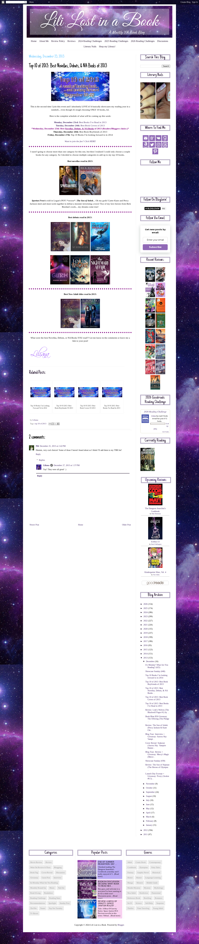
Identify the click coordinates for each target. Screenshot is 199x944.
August (149, 796)
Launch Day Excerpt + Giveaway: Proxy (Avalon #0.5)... (157, 776)
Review (49, 862)
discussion (60, 872)
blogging (58, 867)
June (148, 804)
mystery (147, 888)
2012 (145, 830)
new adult (131, 893)
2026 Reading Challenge (155, 411)
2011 (145, 834)
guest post (46, 878)
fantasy (130, 872)
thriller (130, 908)
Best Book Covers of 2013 (80, 125)
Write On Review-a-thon (40, 867)
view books (165, 432)
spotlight (52, 903)
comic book (141, 862)
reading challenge (38, 898)
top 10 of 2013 (40, 424)
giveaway (34, 878)
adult (129, 862)
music (52, 888)
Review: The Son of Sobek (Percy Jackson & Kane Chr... (156, 727)
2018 (145, 637)
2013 (145, 658)
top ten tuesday (55, 908)
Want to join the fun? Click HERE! (80, 141)
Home (34, 41)
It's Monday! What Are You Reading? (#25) (156, 666)
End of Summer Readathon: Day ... (107, 863)
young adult (158, 908)
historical (156, 872)
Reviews (71, 41)
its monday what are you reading (44, 883)
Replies (42, 460)
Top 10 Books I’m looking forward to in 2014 (156, 676)
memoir (140, 883)
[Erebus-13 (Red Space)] (155, 539)
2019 (145, 633)
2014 (145, 654)
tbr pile (33, 908)
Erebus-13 (155, 542)
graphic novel (143, 872)
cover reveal (47, 872)
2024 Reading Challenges (90, 41)
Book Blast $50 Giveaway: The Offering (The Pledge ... (157, 719)
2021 (145, 625)
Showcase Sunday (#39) (155, 761)
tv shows (34, 913)
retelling (147, 898)
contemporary (155, 862)
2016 (145, 645)
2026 (145, 604)
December (150, 661)
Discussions (162, 41)
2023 (145, 616)
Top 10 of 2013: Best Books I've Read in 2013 (157, 704)
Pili (37, 446)
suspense (160, 903)
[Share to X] (55, 423)
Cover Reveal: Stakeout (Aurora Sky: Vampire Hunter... (155, 745)
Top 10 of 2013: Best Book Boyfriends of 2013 (156, 683)
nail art (61, 888)
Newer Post (34, 525)
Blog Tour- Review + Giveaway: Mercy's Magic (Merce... (157, 754)
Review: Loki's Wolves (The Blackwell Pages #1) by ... (157, 711)
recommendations (37, 903)
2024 (145, 612)
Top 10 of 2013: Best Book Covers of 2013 (156, 698)
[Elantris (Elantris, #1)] (147, 470)
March (149, 817)
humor (139, 878)
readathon (48, 893)
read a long (35, 893)
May (148, 808)
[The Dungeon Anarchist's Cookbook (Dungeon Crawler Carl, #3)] (155, 505)
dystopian (144, 867)
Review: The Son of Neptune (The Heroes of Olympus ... (157, 767)
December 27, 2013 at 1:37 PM (67, 465)
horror (130, 878)
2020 (145, 629)
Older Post (126, 525)
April (148, 813)
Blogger (121, 925)
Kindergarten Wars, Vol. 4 (155, 572)
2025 (145, 608)
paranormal (156, 893)
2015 (145, 650)
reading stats (54, 898)
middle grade (152, 883)
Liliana (46, 465)
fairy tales (155, 867)
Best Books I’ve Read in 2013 (80, 122)
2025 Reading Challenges (116, 41)
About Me (44, 41)
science (139, 903)
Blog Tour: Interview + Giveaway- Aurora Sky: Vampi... (156, 736)
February (150, 821)
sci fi (129, 903)
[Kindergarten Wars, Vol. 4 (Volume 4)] (155, 567)
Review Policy (58, 41)
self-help (149, 903)
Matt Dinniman (156, 513)
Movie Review (36, 862)
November (150, 784)
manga (130, 883)
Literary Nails (90, 46)
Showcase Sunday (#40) (155, 671)
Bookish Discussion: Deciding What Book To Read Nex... (109, 883)
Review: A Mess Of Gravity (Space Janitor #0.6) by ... (107, 903)
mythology (158, 888)
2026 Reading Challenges (143, 41)
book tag (34, 872)
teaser (42, 908)
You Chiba (156, 575)
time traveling (143, 908)
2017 (145, 641)
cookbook (131, 867)
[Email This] (50, 423)
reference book (133, 898)
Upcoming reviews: (156, 480)
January (149, 825)
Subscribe (155, 247)
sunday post (64, 903)
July (148, 800)
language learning (153, 878)
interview (57, 878)
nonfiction (143, 893)
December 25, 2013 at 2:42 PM (53, 446)
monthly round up (38, 888)
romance (158, 898)
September (150, 792)
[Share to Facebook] (58, 423)
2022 (145, 621)
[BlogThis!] (52, 423)
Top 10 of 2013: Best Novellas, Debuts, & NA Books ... (156, 690)
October (149, 788)
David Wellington (156, 544)
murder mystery (133, 888)
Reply (38, 454)
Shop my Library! (107, 46)
